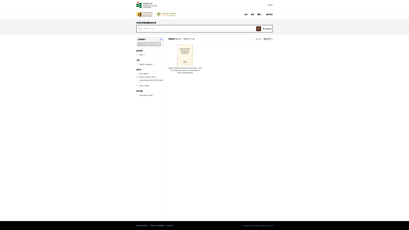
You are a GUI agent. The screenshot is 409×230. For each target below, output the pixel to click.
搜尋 (252, 14)
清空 (161, 39)
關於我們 (269, 14)
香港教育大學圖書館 (157, 225)
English (270, 5)
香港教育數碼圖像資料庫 (146, 23)
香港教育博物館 (142, 225)
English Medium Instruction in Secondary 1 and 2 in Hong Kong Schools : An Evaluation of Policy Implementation (185, 70)
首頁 (246, 14)
